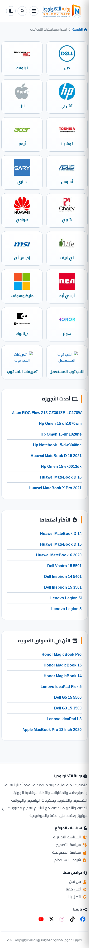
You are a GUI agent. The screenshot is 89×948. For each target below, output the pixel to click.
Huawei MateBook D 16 (61, 477)
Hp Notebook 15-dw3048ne (57, 445)
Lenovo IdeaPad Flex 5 (61, 686)
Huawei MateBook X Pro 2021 (55, 488)
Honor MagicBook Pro (62, 654)
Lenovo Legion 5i (66, 598)
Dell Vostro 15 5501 (64, 566)
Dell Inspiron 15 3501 (63, 587)
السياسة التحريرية (67, 837)
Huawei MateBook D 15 (61, 544)
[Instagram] (62, 919)
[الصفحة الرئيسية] (61, 11)
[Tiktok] (72, 919)
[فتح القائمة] (33, 11)
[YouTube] (41, 919)
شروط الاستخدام (68, 859)
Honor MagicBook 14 (63, 676)
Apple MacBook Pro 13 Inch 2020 (52, 729)
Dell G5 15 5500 (68, 697)
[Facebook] (83, 919)
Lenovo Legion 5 (66, 609)
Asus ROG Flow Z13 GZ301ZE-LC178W (47, 412)
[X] (51, 919)
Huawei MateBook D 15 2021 (56, 455)
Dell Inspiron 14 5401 (63, 576)
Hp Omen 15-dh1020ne (61, 434)
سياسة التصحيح (69, 844)
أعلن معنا (74, 889)
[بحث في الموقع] (22, 11)
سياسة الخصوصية (67, 852)
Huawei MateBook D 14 (61, 533)
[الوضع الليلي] (11, 11)
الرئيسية (78, 29)
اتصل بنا (75, 896)
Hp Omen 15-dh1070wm (60, 423)
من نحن (75, 881)
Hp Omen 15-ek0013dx (61, 466)
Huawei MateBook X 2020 (59, 555)
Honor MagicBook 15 (63, 665)
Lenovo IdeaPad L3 (64, 719)
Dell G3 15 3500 (68, 708)
